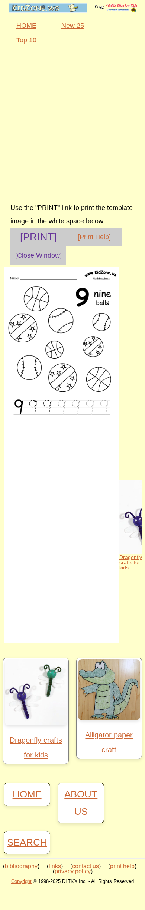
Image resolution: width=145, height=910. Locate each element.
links (55, 866)
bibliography (21, 866)
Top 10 (26, 40)
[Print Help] (94, 237)
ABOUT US (80, 803)
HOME (26, 25)
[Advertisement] (72, 120)
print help (122, 866)
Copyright (21, 881)
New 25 (72, 25)
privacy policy (73, 871)
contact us (85, 866)
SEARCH (27, 842)
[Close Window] (38, 255)
